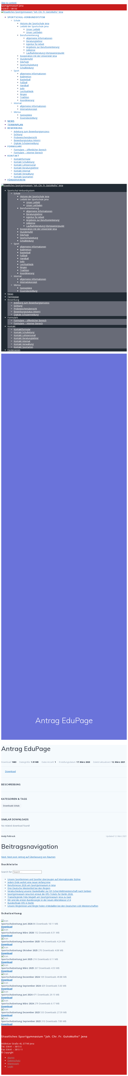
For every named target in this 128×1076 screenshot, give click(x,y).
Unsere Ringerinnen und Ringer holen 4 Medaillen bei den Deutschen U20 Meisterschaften (52, 905)
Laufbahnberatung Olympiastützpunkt (45, 52)
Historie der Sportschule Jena (34, 23)
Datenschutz (13, 1060)
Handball (24, 85)
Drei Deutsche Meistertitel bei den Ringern (28, 888)
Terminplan (15, 124)
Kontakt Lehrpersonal (25, 164)
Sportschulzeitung (29, 64)
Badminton (25, 76)
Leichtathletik (26, 91)
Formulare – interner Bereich (28, 152)
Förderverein (16, 179)
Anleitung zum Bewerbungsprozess (31, 131)
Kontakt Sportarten (23, 176)
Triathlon (24, 97)
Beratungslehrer (34, 41)
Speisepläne (26, 114)
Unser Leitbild (33, 29)
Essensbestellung (28, 117)
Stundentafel (26, 58)
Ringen (23, 94)
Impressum (13, 1063)
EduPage (24, 61)
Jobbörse (30, 49)
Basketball (25, 79)
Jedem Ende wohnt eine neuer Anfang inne (28, 882)
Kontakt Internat (22, 170)
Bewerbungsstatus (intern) (27, 140)
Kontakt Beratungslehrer (26, 167)
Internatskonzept (28, 109)
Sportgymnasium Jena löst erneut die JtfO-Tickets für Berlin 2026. (40, 894)
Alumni (10, 1057)
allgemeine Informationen (39, 38)
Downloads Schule (11, 805)
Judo (22, 88)
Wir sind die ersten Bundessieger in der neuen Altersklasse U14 (39, 899)
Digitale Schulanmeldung (26, 143)
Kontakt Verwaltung (24, 173)
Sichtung (18, 134)
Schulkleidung (27, 67)
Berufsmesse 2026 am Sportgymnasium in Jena (31, 885)
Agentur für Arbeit (35, 44)
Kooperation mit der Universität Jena (38, 55)
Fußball (23, 82)
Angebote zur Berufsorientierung (42, 47)
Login (10, 1066)
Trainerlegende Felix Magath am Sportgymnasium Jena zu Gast (39, 897)
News (10, 121)
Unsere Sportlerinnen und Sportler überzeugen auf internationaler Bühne (44, 879)
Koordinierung (27, 100)
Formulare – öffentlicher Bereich (30, 149)
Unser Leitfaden (34, 32)
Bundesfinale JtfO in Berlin (20, 902)
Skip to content (9, 2)
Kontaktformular (22, 158)
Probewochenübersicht (25, 137)
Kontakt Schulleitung (24, 161)
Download (10, 771)
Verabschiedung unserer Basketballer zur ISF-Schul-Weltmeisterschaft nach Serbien (49, 891)
